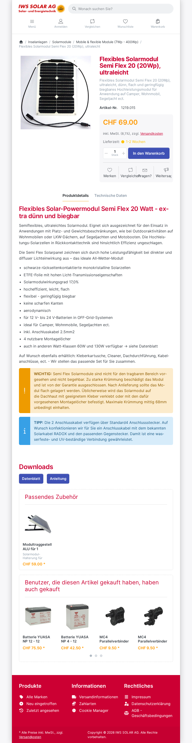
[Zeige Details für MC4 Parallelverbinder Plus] (115, 616)
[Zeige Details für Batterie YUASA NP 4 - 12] (76, 616)
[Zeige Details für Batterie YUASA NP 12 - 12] (38, 616)
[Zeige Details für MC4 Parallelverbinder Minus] (153, 616)
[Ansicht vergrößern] (55, 92)
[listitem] (55, 92)
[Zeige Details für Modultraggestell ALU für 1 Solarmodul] (38, 523)
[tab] (76, 196)
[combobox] (121, 9)
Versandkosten (151, 133)
